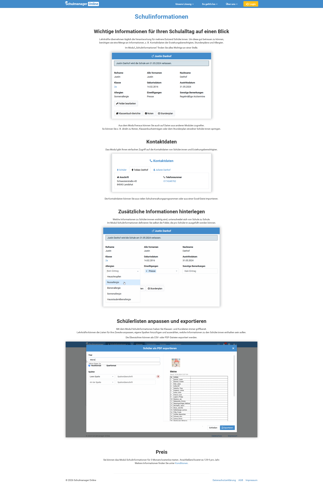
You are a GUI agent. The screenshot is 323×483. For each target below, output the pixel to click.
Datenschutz (224, 480)
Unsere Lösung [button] (183, 4)
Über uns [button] (231, 4)
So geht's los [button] (209, 4)
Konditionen (181, 463)
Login (252, 4)
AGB (240, 480)
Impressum (251, 480)
